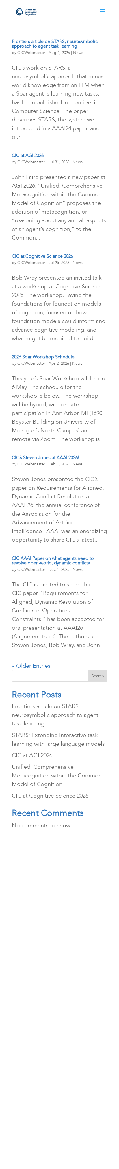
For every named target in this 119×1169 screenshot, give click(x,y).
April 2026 (28, 900)
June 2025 (28, 938)
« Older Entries (31, 665)
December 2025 (36, 926)
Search (98, 676)
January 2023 (32, 1053)
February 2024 (33, 989)
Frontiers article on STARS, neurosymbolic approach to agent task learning (55, 44)
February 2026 (33, 913)
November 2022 (36, 1065)
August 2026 (31, 875)
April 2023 (28, 1027)
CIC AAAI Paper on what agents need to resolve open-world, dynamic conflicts (53, 560)
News (78, 52)
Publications (77, 887)
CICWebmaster (31, 52)
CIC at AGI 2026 (28, 155)
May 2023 (28, 1014)
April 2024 (28, 976)
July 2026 (27, 887)
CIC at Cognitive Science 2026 (42, 256)
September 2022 (36, 1078)
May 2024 (28, 964)
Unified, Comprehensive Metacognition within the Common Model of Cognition (57, 775)
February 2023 (33, 1040)
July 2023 (27, 1002)
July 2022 (27, 1091)
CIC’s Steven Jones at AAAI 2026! (45, 457)
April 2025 (28, 951)
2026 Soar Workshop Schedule (43, 357)
